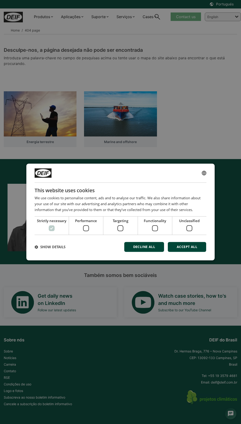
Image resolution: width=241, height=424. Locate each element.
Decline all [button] (144, 247)
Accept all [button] (187, 247)
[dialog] (120, 212)
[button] (50, 247)
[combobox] (204, 173)
